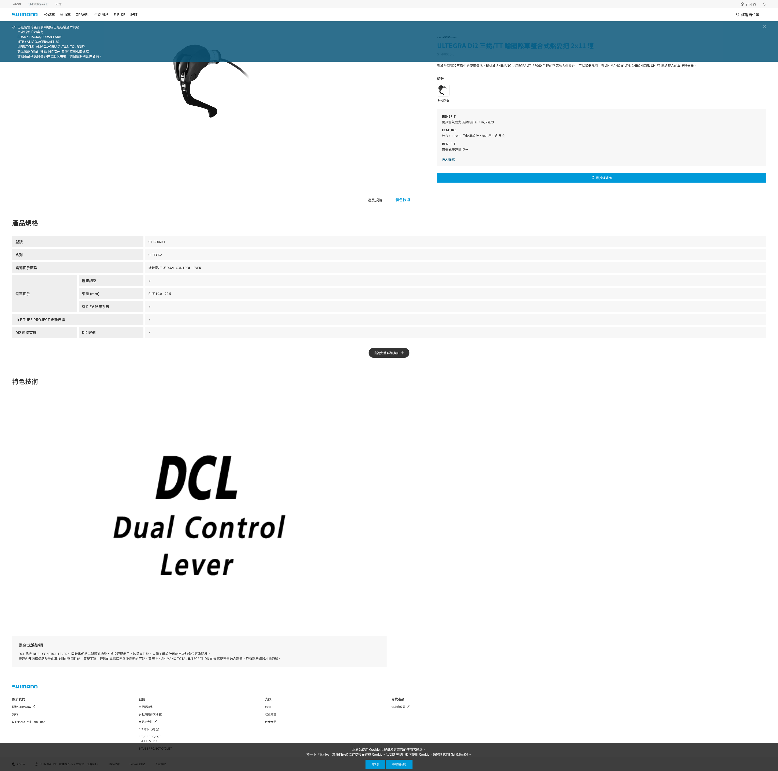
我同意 (375, 764)
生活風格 (101, 14)
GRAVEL (82, 14)
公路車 (49, 14)
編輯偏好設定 (399, 764)
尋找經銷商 (604, 177)
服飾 (134, 14)
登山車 (65, 14)
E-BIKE (119, 14)
